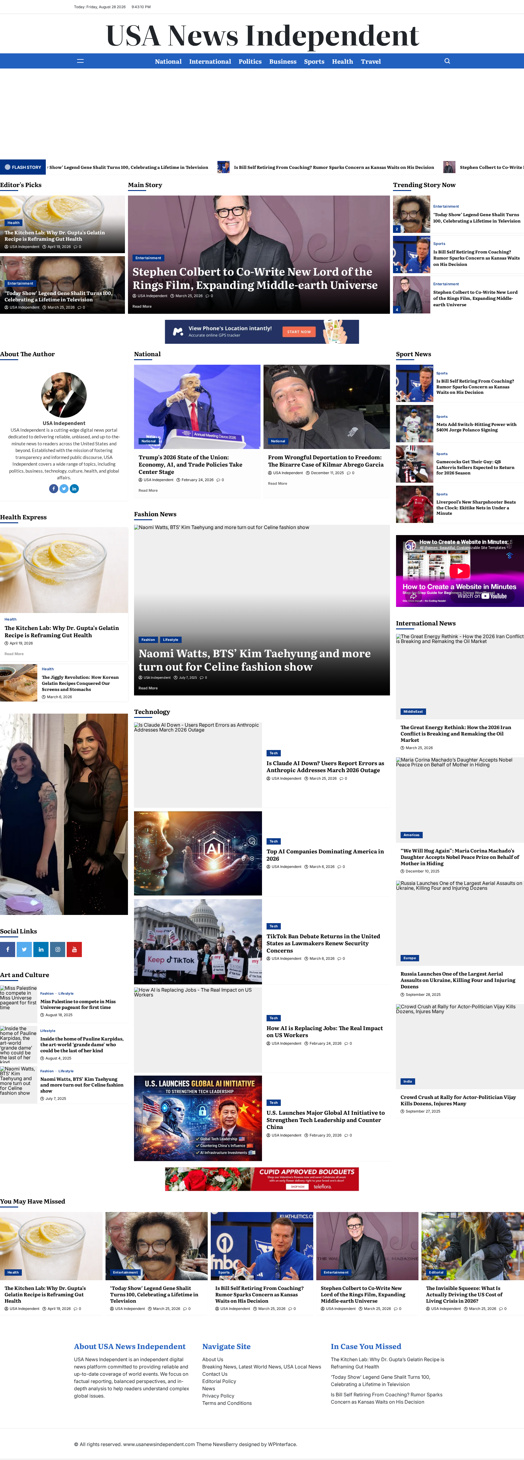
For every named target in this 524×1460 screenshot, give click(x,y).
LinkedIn (74, 488)
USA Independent (24, 247)
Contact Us (214, 1374)
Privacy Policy (218, 1396)
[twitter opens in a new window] (24, 949)
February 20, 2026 (325, 1135)
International (210, 60)
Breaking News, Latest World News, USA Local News (261, 1367)
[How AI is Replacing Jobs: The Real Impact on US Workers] (198, 1030)
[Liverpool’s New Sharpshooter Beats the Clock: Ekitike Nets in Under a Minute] (414, 504)
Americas (412, 835)
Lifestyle (66, 993)
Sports (314, 60)
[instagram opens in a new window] (57, 949)
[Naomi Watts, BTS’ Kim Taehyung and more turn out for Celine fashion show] (18, 1084)
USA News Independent (262, 33)
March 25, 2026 (61, 307)
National (168, 60)
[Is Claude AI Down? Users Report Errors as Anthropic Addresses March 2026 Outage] (198, 765)
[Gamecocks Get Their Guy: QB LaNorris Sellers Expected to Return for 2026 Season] (414, 464)
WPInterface (282, 1444)
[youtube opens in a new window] (74, 949)
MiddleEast (413, 711)
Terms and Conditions (227, 1403)
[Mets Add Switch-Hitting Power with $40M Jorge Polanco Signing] (414, 423)
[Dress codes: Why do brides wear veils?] (262, 610)
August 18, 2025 (58, 1015)
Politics (250, 60)
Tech (274, 753)
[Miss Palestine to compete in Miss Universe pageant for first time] (18, 1004)
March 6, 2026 (59, 697)
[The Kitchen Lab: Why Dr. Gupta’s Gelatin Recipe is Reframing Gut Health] (64, 570)
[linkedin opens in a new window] (41, 949)
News (208, 1388)
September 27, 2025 (423, 1111)
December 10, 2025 (422, 871)
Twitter (64, 488)
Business (283, 60)
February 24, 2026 (197, 480)
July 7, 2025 (55, 1098)
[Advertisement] (262, 114)
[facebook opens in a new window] (7, 949)
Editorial (143, 258)
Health (342, 60)
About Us (212, 1359)
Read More (150, 306)
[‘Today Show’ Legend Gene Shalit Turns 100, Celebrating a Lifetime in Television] (157, 1246)
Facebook (53, 488)
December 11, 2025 (327, 473)
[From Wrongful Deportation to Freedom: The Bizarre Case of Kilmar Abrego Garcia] (327, 407)
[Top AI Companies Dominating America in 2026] (198, 853)
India (408, 1081)
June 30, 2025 (189, 677)
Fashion (47, 993)
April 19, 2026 (59, 247)
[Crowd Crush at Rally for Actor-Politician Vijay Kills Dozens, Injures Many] (460, 1046)
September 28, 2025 (423, 994)
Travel (371, 60)
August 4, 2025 (58, 1058)
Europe (410, 958)
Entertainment (20, 283)
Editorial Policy (219, 1381)
